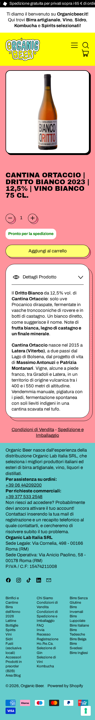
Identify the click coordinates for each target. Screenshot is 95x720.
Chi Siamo (45, 598)
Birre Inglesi (79, 653)
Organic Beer (32, 686)
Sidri (9, 639)
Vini (9, 634)
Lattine (11, 621)
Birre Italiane (79, 625)
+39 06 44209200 (24, 485)
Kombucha (45, 666)
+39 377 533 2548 (24, 496)
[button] (85, 45)
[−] (10, 218)
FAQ (40, 625)
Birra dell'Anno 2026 (13, 611)
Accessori (13, 657)
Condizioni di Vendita (33, 429)
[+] (32, 218)
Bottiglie (12, 625)
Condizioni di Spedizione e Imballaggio (47, 616)
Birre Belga (78, 639)
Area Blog (13, 675)
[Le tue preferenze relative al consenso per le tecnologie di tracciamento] (86, 711)
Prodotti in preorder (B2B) (14, 666)
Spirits (11, 630)
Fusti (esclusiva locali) (13, 648)
